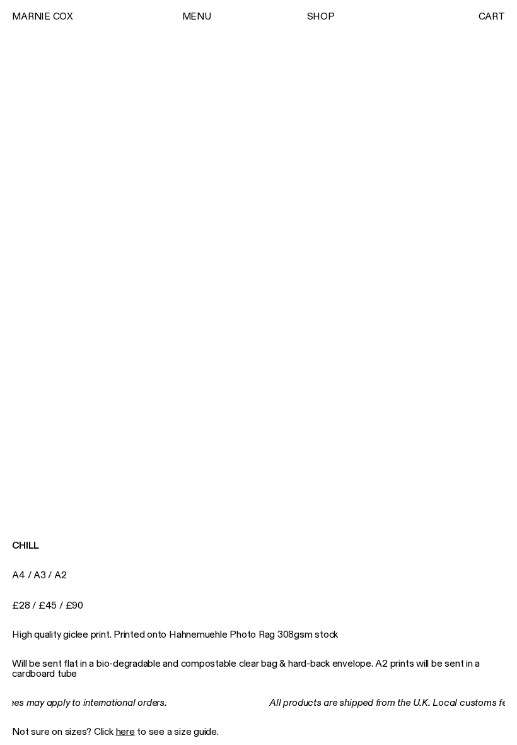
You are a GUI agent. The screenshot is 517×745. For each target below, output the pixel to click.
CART (492, 16)
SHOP (321, 16)
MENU (196, 16)
